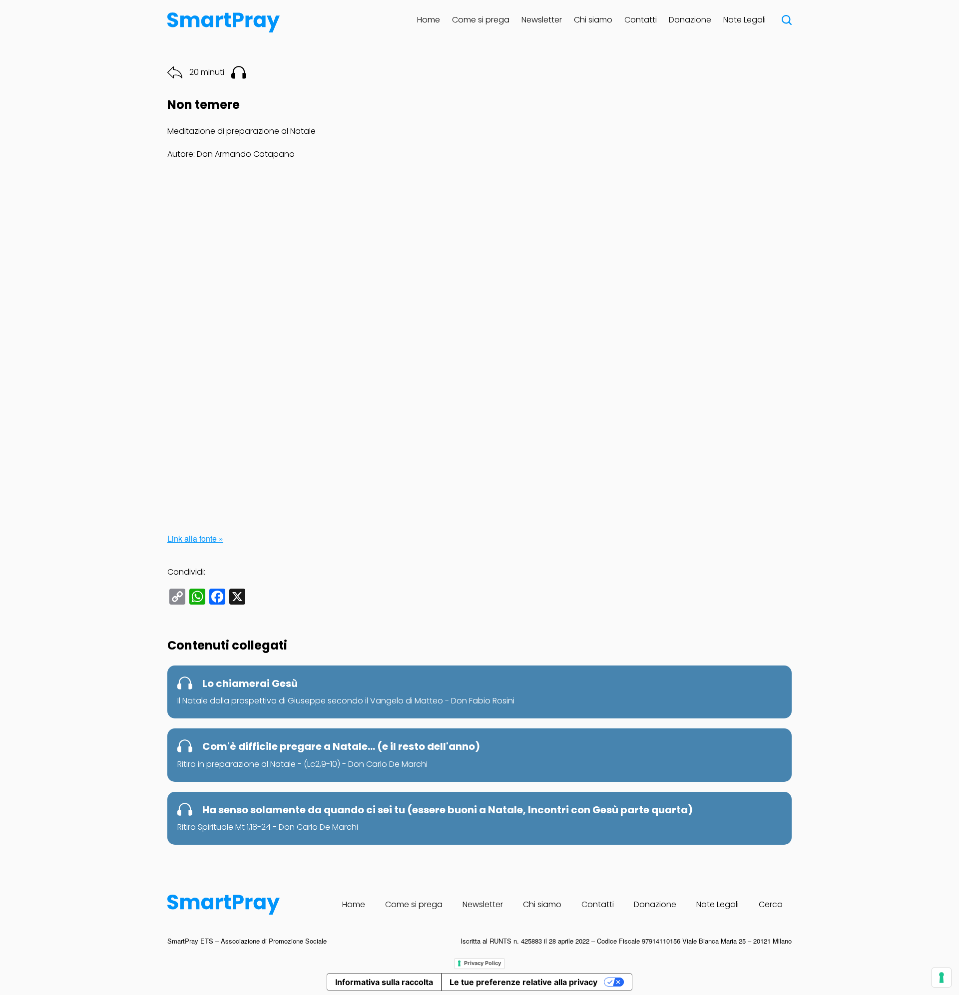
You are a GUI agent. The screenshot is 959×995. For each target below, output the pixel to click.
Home (428, 19)
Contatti (640, 19)
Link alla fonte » (195, 538)
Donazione (690, 19)
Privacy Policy (482, 963)
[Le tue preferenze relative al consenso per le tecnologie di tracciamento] (941, 977)
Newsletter (541, 19)
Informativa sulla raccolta (384, 982)
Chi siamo (593, 19)
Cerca (771, 904)
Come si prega (480, 19)
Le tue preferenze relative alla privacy (523, 982)
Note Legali (744, 19)
